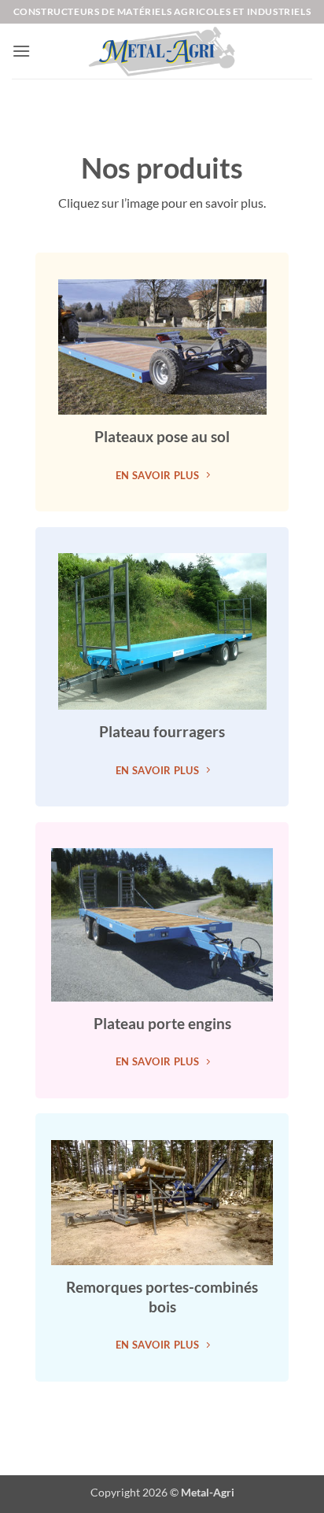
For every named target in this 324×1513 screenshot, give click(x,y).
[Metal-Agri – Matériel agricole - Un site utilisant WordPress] (162, 51)
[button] (21, 50)
